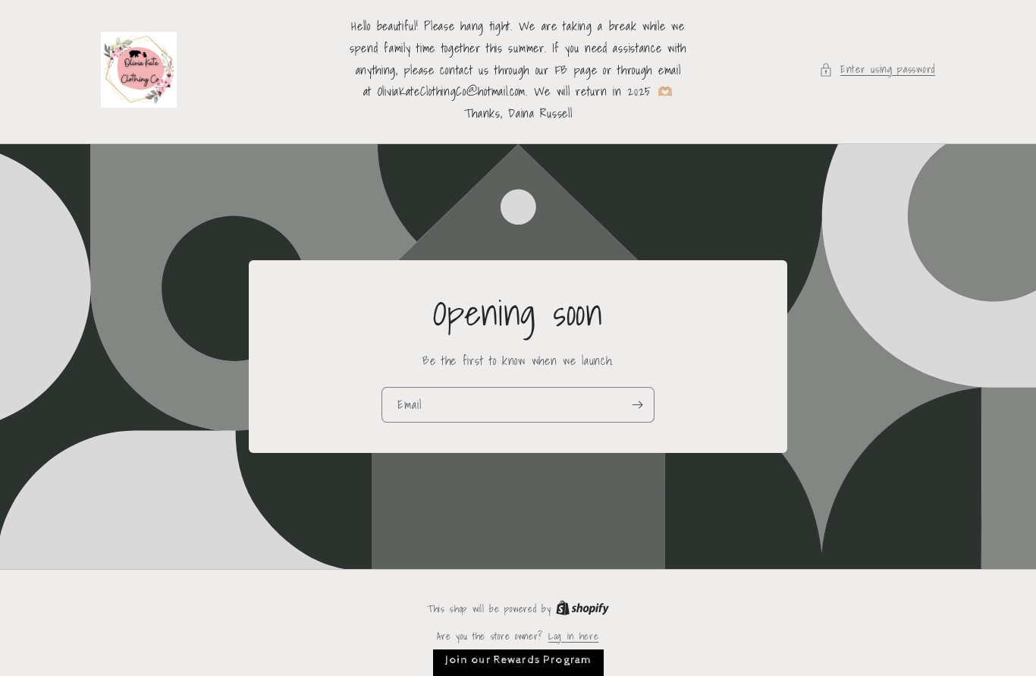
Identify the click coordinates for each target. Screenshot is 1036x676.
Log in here (573, 636)
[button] (877, 69)
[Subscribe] (637, 405)
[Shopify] (582, 609)
